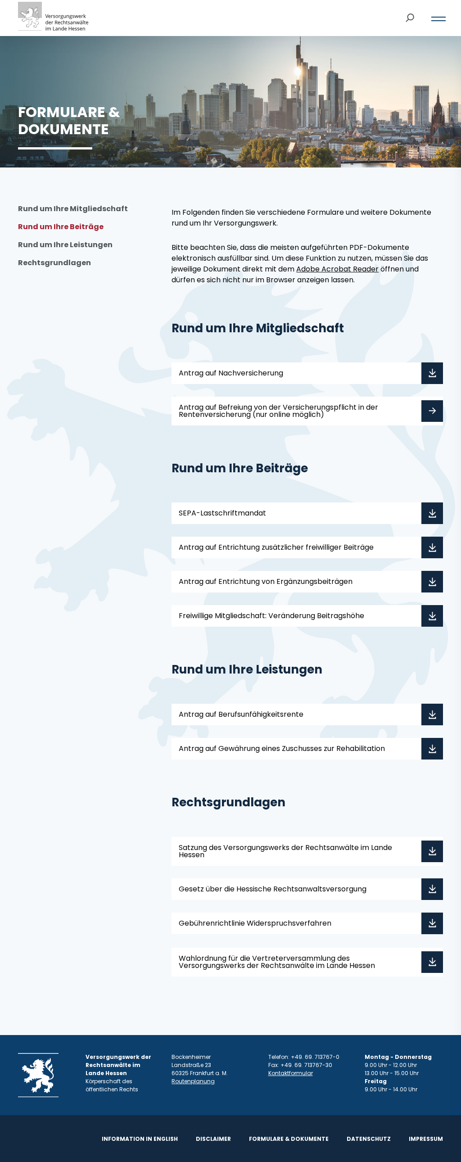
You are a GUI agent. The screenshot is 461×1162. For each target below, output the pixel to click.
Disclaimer (213, 1139)
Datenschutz (369, 1139)
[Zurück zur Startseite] (53, 18)
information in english (140, 1139)
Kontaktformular (290, 1073)
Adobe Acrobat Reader (337, 269)
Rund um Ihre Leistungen (65, 245)
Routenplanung (193, 1081)
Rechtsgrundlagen (54, 263)
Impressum (426, 1139)
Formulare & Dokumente (289, 1139)
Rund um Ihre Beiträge (61, 227)
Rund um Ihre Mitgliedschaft (73, 208)
